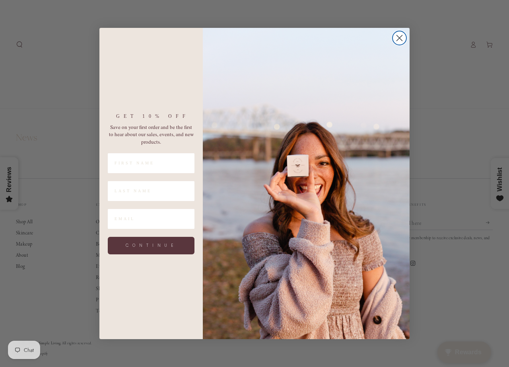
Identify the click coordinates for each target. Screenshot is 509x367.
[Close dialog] (399, 38)
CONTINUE (151, 245)
